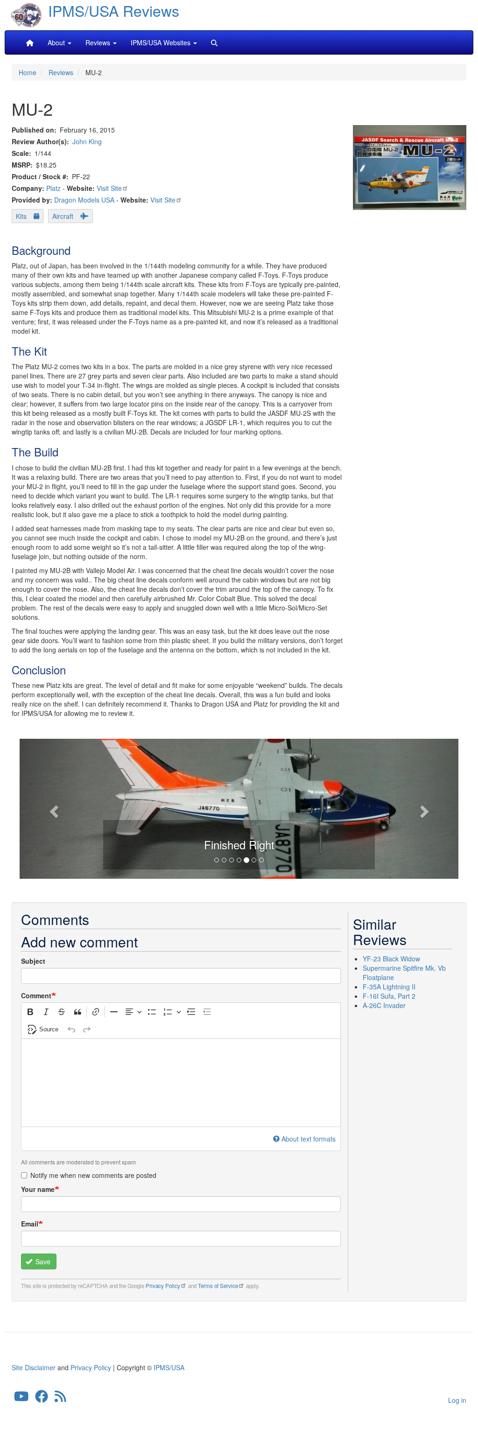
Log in (457, 1400)
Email (29, 1223)
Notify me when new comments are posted (93, 1175)
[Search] (214, 42)
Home (27, 72)
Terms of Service (218, 1285)
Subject (33, 961)
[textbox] (181, 1082)
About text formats (308, 1138)
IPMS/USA (169, 1367)
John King (87, 141)
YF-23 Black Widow (391, 958)
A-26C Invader (384, 1005)
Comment (36, 995)
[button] (52, 809)
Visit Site (109, 188)
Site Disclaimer (34, 1367)
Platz (53, 188)
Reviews (61, 72)
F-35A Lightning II (389, 986)
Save (42, 1261)
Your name (38, 1189)
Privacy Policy (163, 1285)
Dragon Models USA (84, 199)
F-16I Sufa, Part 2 (389, 996)
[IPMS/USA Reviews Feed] (60, 1398)
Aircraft (62, 216)
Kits (21, 216)
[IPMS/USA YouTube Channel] (21, 1398)
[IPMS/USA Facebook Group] (41, 1398)
